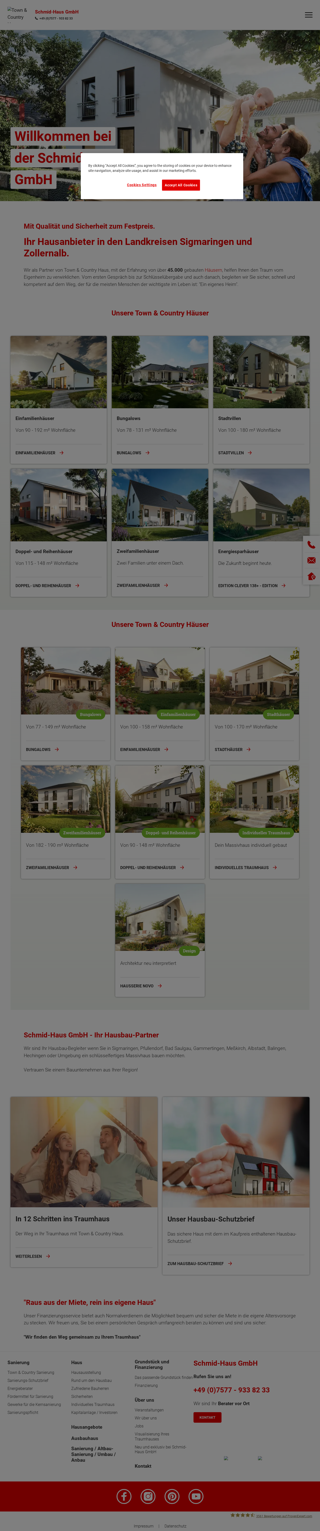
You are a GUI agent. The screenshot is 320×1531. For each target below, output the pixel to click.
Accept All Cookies (181, 185)
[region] (162, 176)
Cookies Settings (142, 185)
